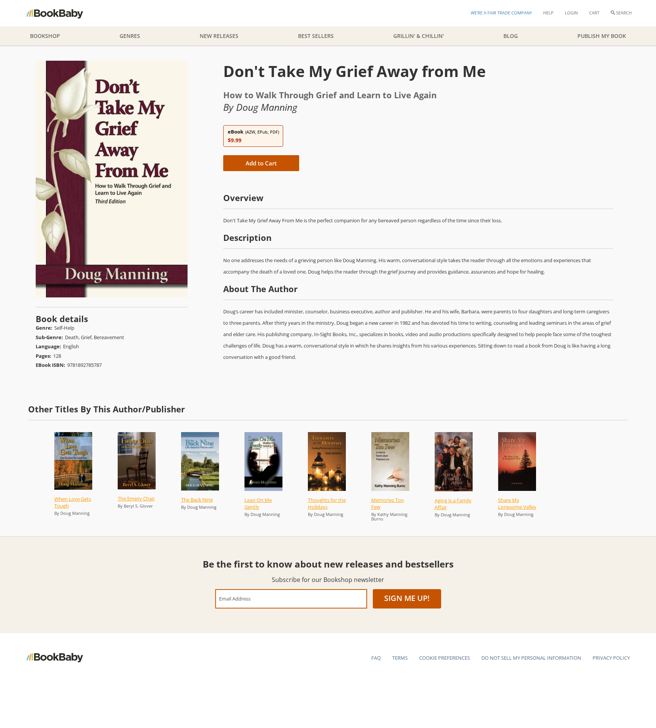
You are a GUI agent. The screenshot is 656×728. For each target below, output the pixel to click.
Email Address (235, 598)
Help (548, 13)
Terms (400, 657)
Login (571, 13)
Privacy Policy (611, 657)
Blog (510, 35)
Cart (594, 13)
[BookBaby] (61, 13)
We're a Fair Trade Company (501, 13)
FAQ (376, 657)
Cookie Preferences (444, 657)
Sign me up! (407, 598)
